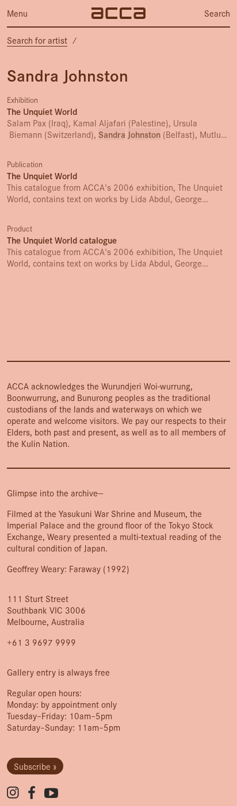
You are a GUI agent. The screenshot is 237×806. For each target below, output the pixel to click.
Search (217, 13)
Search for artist (37, 40)
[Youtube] (51, 793)
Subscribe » (35, 766)
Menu (17, 13)
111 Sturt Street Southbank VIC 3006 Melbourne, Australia (46, 609)
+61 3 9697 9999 (41, 642)
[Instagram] (13, 792)
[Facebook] (31, 792)
